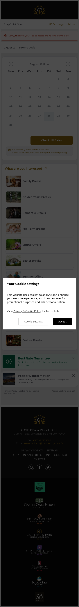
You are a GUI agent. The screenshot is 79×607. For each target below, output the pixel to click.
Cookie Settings (33, 321)
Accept (62, 321)
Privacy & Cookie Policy (27, 311)
